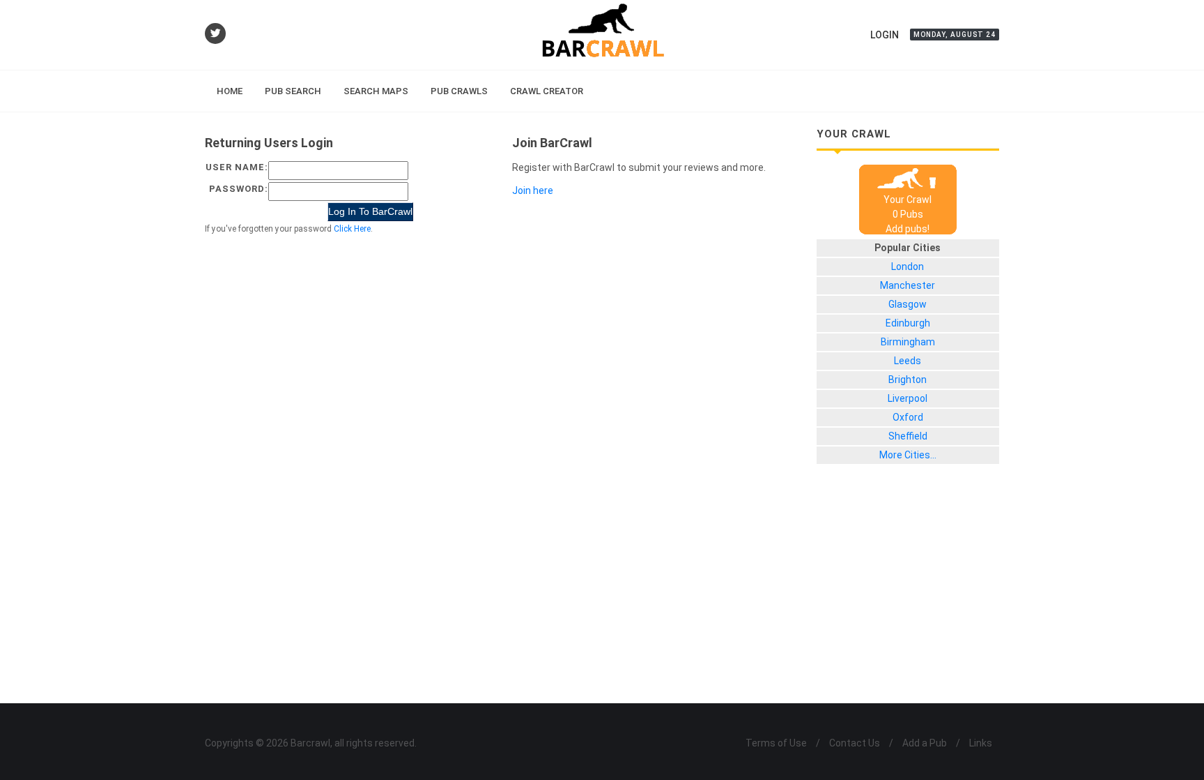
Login (884, 34)
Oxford (908, 417)
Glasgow (907, 304)
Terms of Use (776, 743)
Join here (532, 190)
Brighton (907, 379)
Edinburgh (908, 323)
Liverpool (907, 398)
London (907, 266)
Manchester (907, 285)
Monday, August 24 (954, 34)
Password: (238, 188)
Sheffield (907, 436)
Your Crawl (907, 199)
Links (980, 743)
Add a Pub (924, 743)
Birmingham (908, 341)
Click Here (352, 229)
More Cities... (907, 454)
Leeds (907, 360)
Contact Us (854, 743)
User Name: (237, 167)
